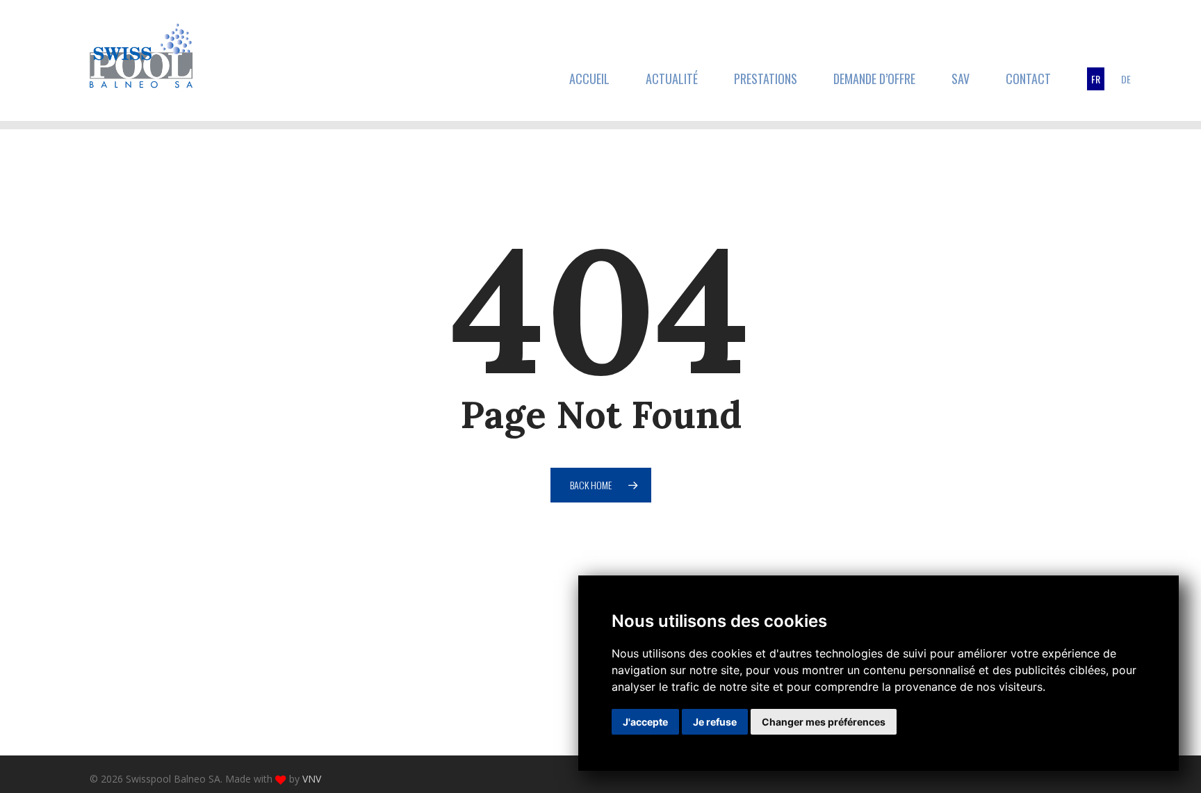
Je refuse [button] (715, 722)
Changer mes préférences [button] (823, 722)
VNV (311, 778)
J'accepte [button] (645, 722)
